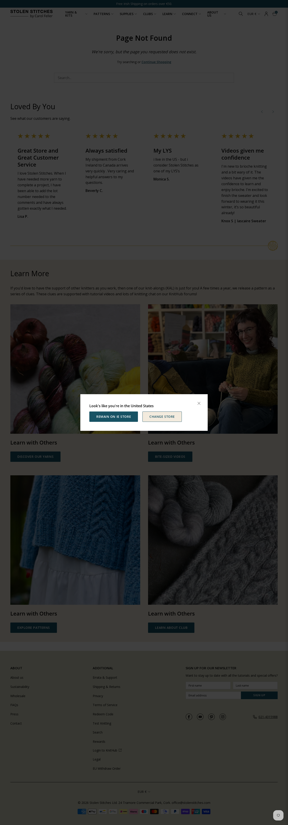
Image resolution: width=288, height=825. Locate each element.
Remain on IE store (113, 416)
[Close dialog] (198, 403)
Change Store (162, 416)
